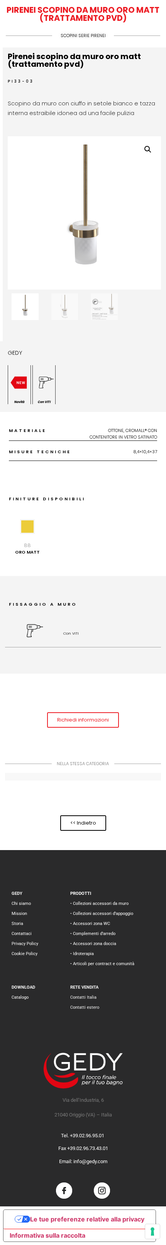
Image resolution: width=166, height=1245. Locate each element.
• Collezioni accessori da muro (99, 903)
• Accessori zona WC (90, 923)
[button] (148, 149)
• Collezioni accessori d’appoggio (101, 913)
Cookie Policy (24, 953)
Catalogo (20, 997)
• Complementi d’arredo (92, 933)
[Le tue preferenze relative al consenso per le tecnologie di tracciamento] (152, 1231)
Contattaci (22, 933)
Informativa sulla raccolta (47, 1235)
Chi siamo (21, 903)
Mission (19, 913)
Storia (17, 923)
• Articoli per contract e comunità (102, 963)
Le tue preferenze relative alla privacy (87, 1219)
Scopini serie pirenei (83, 35)
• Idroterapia (82, 953)
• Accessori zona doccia (93, 943)
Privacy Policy (25, 943)
